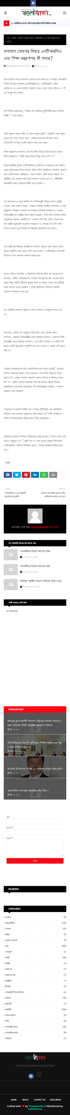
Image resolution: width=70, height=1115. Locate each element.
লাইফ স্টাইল (35, 1015)
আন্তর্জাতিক (35, 923)
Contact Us (39, 1100)
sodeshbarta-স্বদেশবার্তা (18, 66)
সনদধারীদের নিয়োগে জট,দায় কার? (35, 551)
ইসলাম (35, 928)
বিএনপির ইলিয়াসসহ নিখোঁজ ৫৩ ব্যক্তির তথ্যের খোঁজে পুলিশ (34, 769)
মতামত (35, 998)
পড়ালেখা (35, 969)
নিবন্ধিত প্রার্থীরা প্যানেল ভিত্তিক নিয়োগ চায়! (40, 581)
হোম (8, 38)
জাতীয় (35, 963)
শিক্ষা (35, 1021)
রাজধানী (35, 1003)
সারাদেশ (35, 1038)
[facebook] (33, 3)
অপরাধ (35, 917)
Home (14, 1100)
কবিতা (35, 934)
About (25, 1100)
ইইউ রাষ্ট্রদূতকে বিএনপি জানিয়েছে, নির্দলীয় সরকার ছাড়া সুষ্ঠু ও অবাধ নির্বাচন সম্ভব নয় (34, 745)
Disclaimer (55, 1100)
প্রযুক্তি (35, 980)
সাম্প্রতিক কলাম (35, 1032)
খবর (35, 946)
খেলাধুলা (35, 951)
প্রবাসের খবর (35, 974)
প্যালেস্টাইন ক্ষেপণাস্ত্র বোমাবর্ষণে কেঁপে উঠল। (28, 790)
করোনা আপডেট (35, 940)
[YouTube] (39, 1074)
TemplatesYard (37, 1106)
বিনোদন (35, 986)
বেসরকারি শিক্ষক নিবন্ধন (35, 992)
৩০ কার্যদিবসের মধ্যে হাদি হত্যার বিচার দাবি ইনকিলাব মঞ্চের (33, 23)
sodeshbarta (35, 1109)
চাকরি (14, 38)
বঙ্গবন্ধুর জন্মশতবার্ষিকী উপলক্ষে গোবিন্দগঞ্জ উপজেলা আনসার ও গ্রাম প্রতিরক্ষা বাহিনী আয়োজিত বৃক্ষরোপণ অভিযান (34, 723)
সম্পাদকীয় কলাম (35, 1026)
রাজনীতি (35, 1009)
